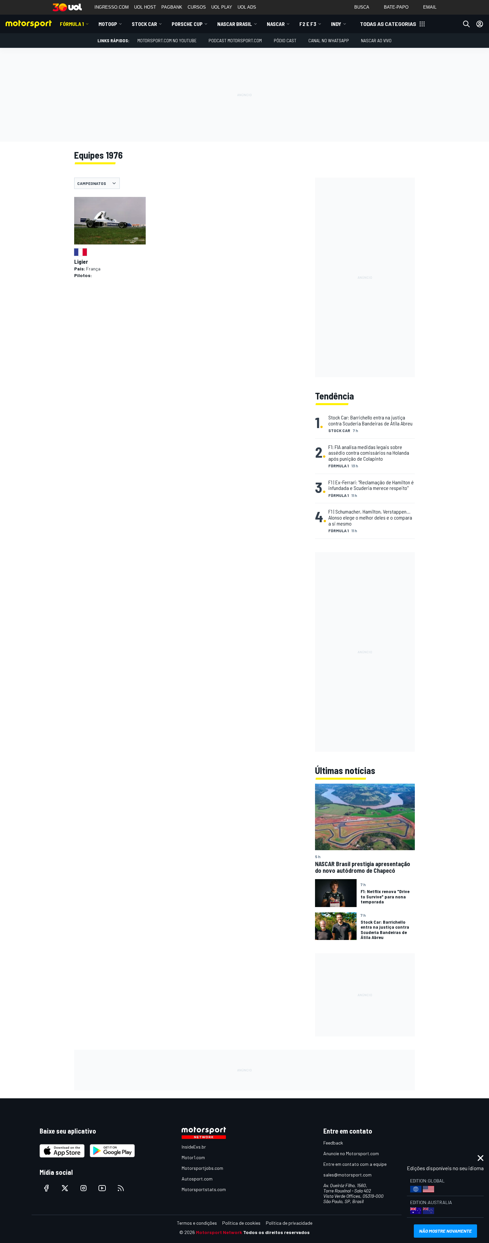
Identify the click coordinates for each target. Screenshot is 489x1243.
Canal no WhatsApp (328, 40)
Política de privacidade (289, 1223)
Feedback (333, 1143)
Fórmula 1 (72, 24)
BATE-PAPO (396, 7)
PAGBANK (171, 7)
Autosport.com (197, 1178)
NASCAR (276, 24)
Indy (336, 24)
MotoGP (107, 24)
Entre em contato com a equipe (355, 1164)
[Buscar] (466, 24)
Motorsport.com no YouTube (167, 40)
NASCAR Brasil (234, 24)
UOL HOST (145, 7)
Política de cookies (241, 1223)
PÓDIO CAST (285, 40)
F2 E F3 (307, 24)
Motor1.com (193, 1157)
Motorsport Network (219, 1232)
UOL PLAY (221, 7)
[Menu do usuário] (479, 24)
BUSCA (361, 7)
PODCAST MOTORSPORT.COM (235, 40)
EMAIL (429, 7)
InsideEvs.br (194, 1147)
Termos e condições (197, 1223)
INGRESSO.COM (111, 7)
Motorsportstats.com (204, 1189)
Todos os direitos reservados (276, 1232)
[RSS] (120, 1188)
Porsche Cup (187, 24)
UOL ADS (247, 7)
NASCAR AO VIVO (376, 40)
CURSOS (197, 7)
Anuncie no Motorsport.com (351, 1153)
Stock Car (144, 24)
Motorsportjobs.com (202, 1168)
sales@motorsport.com (347, 1174)
